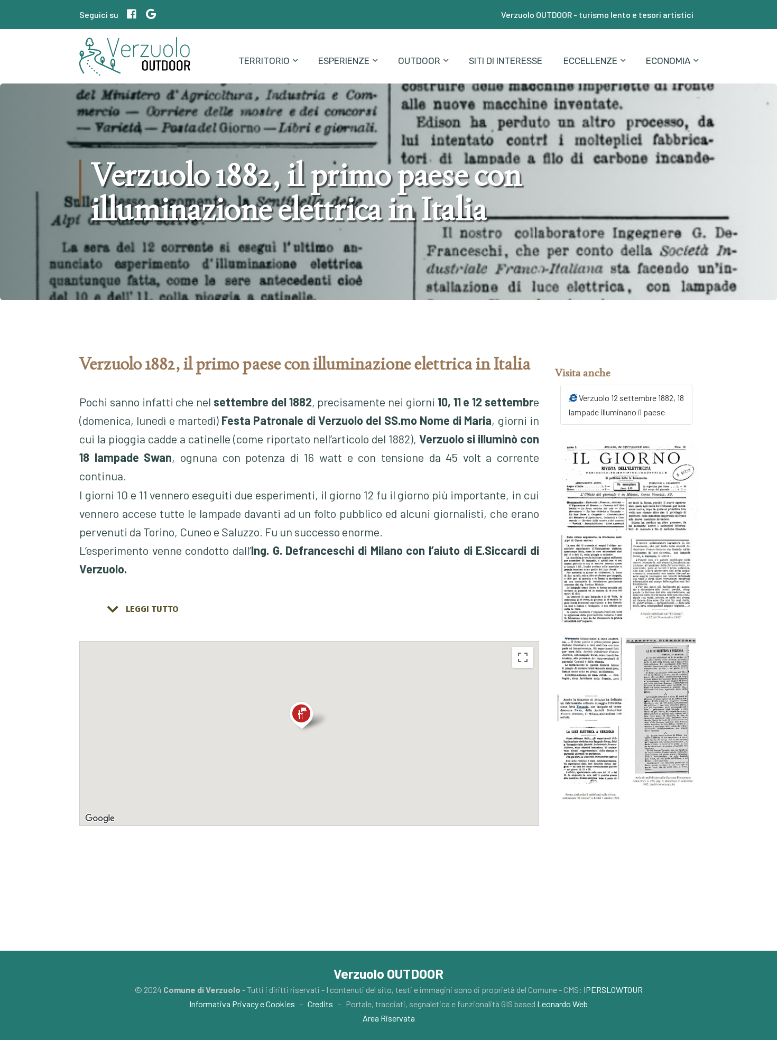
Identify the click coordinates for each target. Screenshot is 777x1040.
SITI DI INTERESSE (505, 60)
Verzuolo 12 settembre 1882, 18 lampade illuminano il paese (626, 405)
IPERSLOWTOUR (613, 990)
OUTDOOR (419, 60)
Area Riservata (389, 1018)
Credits (320, 1004)
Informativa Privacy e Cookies (242, 1004)
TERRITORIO (264, 60)
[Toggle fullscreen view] (522, 657)
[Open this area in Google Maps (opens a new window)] (99, 818)
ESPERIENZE (343, 60)
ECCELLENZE (590, 60)
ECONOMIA (668, 60)
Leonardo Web (562, 1004)
